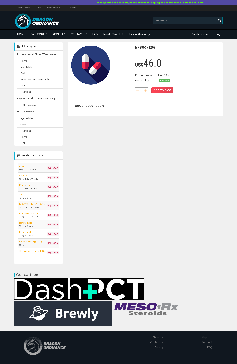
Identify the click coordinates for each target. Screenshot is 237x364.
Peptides (25, 91)
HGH (23, 85)
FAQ (95, 34)
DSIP (22, 166)
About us (158, 337)
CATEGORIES (39, 34)
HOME (21, 34)
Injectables (26, 67)
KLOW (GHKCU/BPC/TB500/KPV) (32, 203)
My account (72, 7)
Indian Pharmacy (139, 34)
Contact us (156, 342)
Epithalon (24, 185)
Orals (23, 73)
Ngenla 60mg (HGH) (30, 241)
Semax (23, 175)
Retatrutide (25, 222)
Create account (24, 7)
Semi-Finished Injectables (35, 79)
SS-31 (22, 194)
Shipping (207, 337)
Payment (206, 342)
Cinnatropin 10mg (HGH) (32, 251)
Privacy (159, 347)
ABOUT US (59, 34)
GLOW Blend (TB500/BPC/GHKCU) (32, 213)
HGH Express (28, 105)
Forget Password (54, 7)
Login (38, 7)
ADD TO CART (162, 90)
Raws (23, 60)
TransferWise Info (113, 34)
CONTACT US (79, 34)
